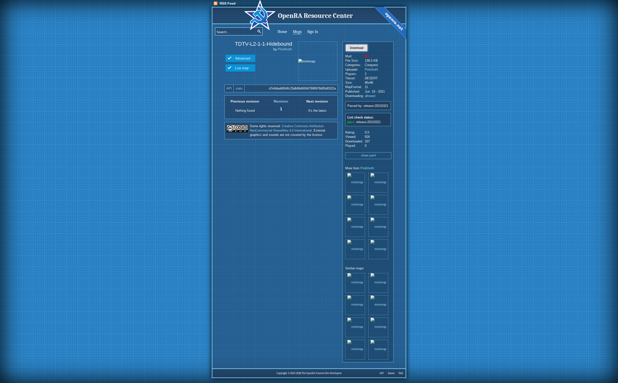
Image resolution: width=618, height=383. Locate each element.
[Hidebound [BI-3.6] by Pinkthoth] (378, 349)
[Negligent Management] (378, 204)
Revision (281, 101)
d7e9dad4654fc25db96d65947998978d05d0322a (302, 88)
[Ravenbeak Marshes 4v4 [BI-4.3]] (378, 182)
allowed (370, 96)
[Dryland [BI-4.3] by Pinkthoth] (378, 282)
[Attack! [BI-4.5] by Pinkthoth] (355, 327)
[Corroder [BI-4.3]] (378, 249)
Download (356, 48)
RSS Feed (228, 3)
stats (239, 88)
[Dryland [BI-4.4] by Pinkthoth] (355, 304)
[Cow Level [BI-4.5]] (355, 226)
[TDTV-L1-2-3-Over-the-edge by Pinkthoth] (378, 327)
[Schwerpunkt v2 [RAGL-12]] (355, 204)
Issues (391, 373)
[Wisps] (378, 226)
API (229, 88)
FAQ (401, 373)
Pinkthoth (285, 49)
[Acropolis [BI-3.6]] (355, 249)
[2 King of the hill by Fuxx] (378, 304)
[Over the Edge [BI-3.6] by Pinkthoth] (355, 349)
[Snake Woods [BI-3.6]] (355, 182)
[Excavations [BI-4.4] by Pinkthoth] (355, 282)
